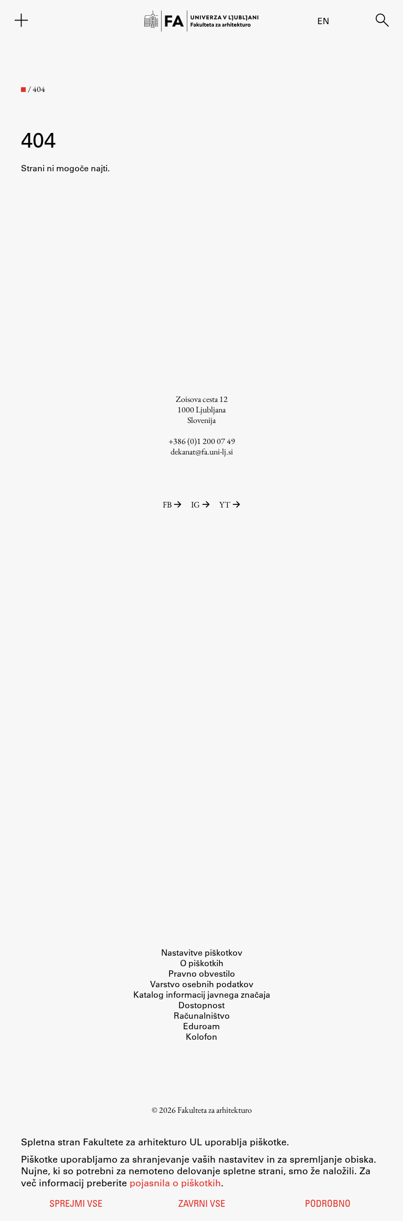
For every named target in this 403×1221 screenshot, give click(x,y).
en (323, 20)
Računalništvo (202, 1015)
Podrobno (328, 1204)
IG (195, 504)
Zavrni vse (201, 1204)
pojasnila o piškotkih (175, 1182)
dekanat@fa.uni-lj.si (202, 451)
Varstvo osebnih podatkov (201, 983)
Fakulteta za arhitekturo (214, 1109)
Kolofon (201, 1036)
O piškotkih (202, 962)
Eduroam (201, 1025)
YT (224, 504)
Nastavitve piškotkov (201, 952)
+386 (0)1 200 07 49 (201, 441)
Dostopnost (201, 1004)
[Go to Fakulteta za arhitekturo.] (23, 89)
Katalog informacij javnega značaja (201, 994)
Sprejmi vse (75, 1204)
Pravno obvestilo (201, 973)
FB (167, 504)
